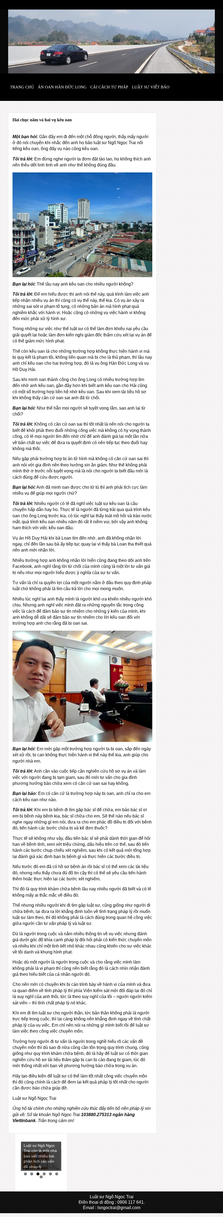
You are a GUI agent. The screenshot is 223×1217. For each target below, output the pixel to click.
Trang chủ (22, 87)
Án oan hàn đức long (62, 87)
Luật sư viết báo (150, 87)
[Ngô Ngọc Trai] (111, 41)
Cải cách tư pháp (109, 87)
